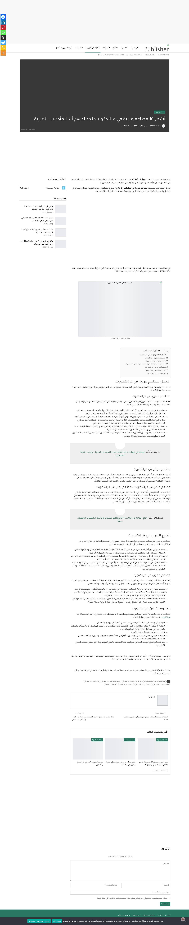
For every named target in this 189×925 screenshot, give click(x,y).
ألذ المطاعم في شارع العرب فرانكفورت (154, 681)
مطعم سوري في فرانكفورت (155, 358)
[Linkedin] (3, 22)
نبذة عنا (160, 915)
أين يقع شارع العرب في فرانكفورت (132, 681)
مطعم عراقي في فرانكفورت (155, 361)
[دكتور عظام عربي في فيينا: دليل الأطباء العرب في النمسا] (120, 749)
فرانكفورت (165, 617)
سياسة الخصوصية (149, 915)
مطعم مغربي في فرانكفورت (155, 370)
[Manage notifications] (183, 919)
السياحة (106, 48)
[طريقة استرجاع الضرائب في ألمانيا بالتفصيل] (88, 749)
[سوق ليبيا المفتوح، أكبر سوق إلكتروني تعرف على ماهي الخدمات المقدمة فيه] (60, 221)
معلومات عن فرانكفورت (156, 374)
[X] (3, 37)
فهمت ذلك (57, 921)
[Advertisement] (94, 22)
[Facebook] (3, 16)
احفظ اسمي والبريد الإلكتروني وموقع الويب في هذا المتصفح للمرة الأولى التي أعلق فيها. (132, 898)
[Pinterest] (3, 27)
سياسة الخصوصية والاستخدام (39, 921)
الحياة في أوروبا (93, 48)
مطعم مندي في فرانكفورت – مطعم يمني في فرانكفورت (145, 364)
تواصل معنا (136, 915)
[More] (3, 53)
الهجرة (124, 48)
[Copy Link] (3, 47)
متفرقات (79, 48)
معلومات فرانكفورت (110, 684)
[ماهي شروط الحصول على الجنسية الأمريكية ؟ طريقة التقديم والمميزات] (60, 209)
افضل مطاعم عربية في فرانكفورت (152, 355)
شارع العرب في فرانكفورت (155, 367)
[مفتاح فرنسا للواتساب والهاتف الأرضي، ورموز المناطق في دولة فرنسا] (60, 244)
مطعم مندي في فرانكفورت (126, 684)
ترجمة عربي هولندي (64, 48)
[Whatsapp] (3, 32)
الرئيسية (134, 48)
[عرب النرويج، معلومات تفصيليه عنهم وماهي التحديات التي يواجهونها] (153, 749)
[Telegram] (3, 42)
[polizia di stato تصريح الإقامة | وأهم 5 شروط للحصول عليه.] (60, 232)
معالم (115, 48)
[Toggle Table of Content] (165, 351)
